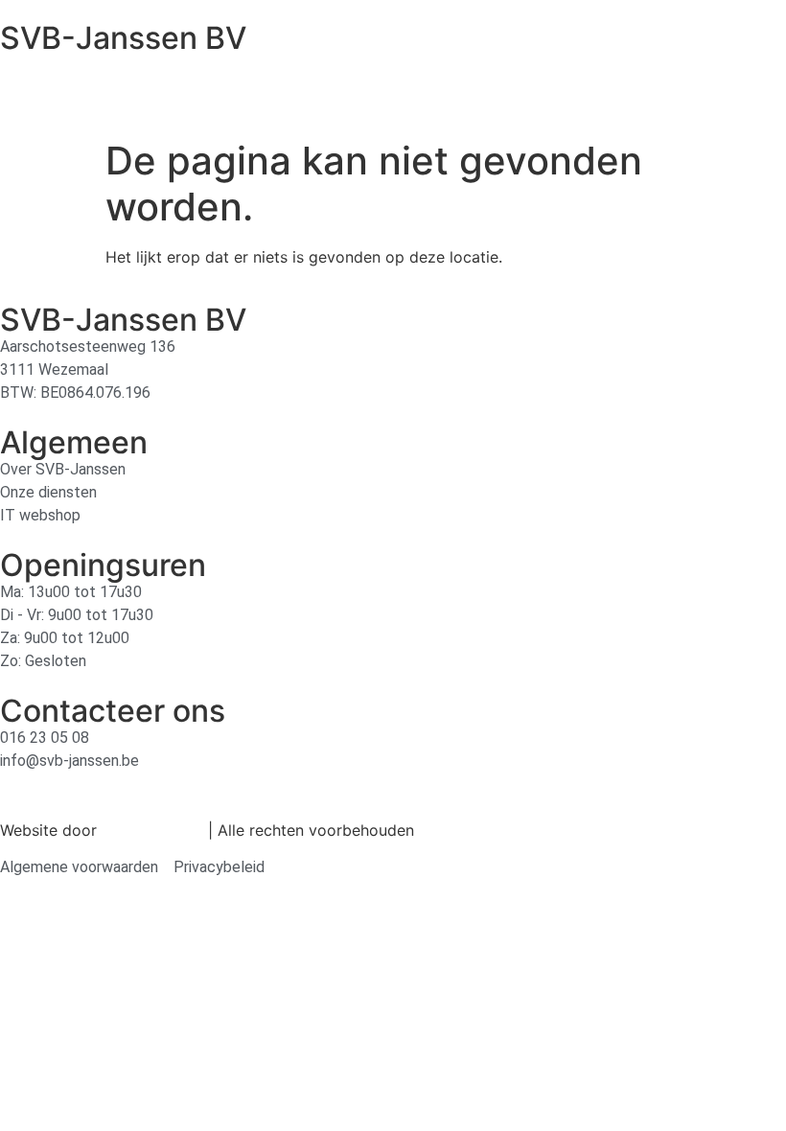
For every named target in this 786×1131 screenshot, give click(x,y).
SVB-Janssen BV (123, 38)
